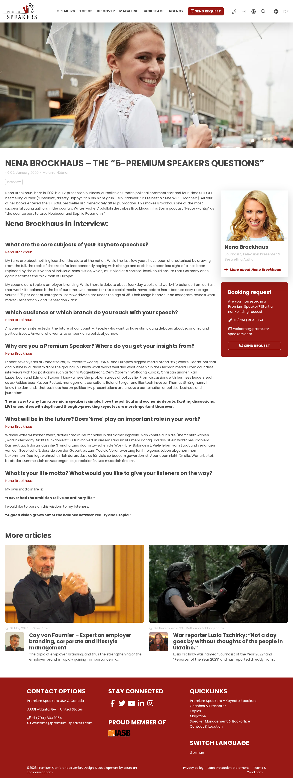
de (286, 12)
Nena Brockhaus (19, 252)
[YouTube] (131, 703)
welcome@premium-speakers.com (249, 331)
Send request (208, 11)
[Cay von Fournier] (14, 641)
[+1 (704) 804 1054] (234, 11)
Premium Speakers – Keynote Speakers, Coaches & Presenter (223, 703)
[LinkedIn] (141, 703)
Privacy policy (193, 768)
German (197, 752)
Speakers (66, 11)
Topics (85, 11)
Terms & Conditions (256, 770)
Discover (106, 11)
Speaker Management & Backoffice (220, 721)
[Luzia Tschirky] (158, 641)
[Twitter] (122, 703)
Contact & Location (206, 726)
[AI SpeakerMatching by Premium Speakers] (253, 11)
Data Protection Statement (228, 768)
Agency (176, 11)
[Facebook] (112, 703)
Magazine (128, 11)
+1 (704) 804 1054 (248, 320)
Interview (14, 182)
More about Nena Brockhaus (255, 269)
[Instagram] (150, 703)
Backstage (153, 11)
